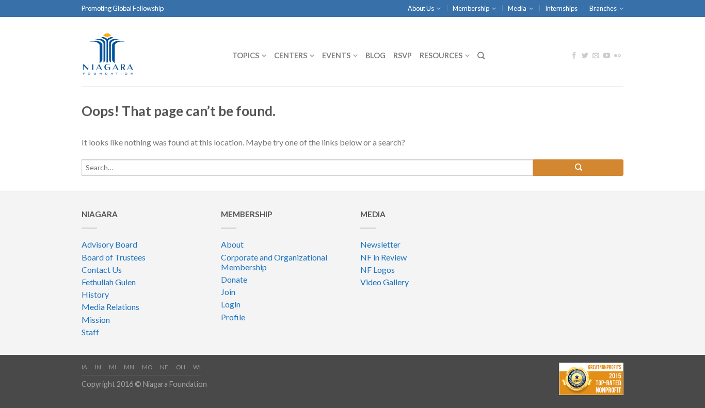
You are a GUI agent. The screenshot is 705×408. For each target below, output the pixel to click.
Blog (375, 55)
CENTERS (290, 55)
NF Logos (377, 269)
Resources (441, 55)
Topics (245, 55)
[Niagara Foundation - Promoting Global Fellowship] (149, 51)
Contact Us (102, 269)
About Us (421, 8)
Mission (96, 319)
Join (228, 292)
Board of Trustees (114, 257)
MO (147, 367)
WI (197, 367)
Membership (471, 8)
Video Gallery (384, 282)
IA (84, 367)
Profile (233, 317)
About (232, 244)
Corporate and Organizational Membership (274, 262)
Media (517, 8)
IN (98, 367)
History (95, 294)
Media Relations (110, 307)
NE (164, 367)
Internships (561, 8)
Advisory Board (109, 244)
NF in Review (383, 257)
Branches (603, 8)
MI (112, 367)
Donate (234, 279)
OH (180, 367)
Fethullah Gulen (109, 282)
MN (129, 367)
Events (336, 55)
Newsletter (380, 244)
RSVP (402, 55)
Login (231, 304)
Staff (90, 332)
